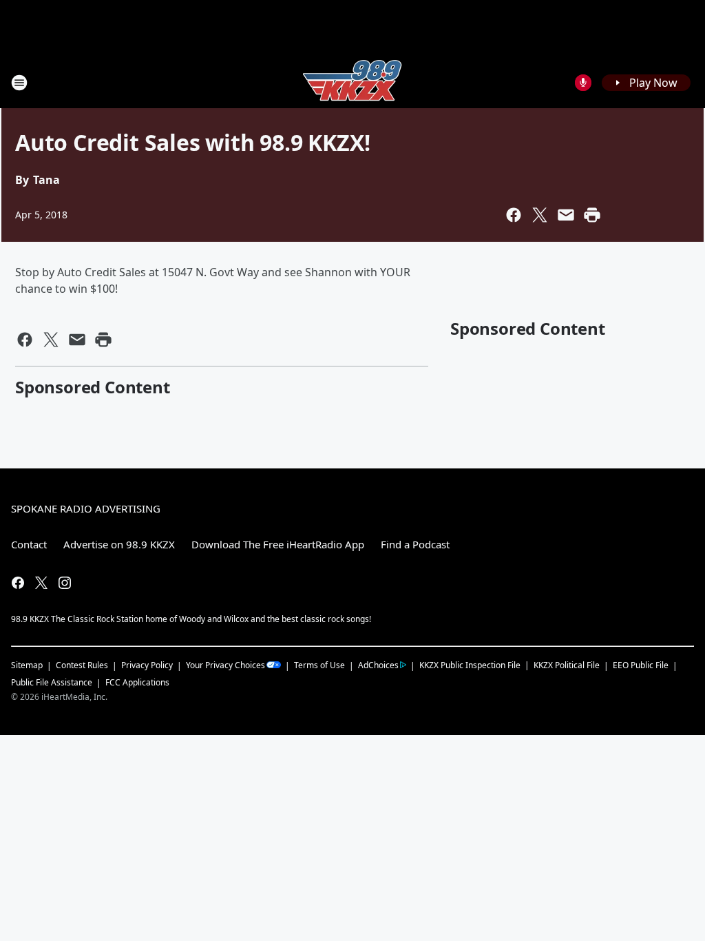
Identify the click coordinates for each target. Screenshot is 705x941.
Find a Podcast (415, 544)
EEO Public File (641, 665)
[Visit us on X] (41, 583)
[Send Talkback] (583, 82)
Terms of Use (319, 665)
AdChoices (378, 665)
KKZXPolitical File (567, 665)
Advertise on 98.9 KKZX (119, 544)
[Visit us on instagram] (64, 583)
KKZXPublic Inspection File (469, 664)
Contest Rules (82, 665)
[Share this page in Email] (566, 215)
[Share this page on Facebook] (513, 215)
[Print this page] (592, 215)
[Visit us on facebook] (18, 583)
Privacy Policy (147, 665)
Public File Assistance (51, 682)
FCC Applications (137, 681)
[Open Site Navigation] (19, 82)
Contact (29, 544)
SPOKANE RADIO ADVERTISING (85, 508)
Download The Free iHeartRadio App (277, 544)
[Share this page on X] (539, 215)
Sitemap (27, 665)
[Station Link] (352, 82)
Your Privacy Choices (225, 665)
